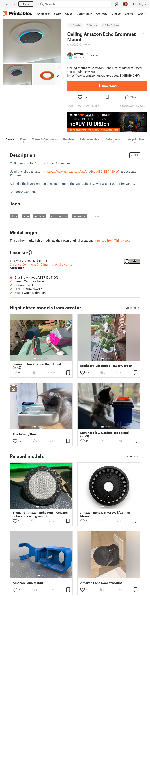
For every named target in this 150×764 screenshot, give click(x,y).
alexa (14, 216)
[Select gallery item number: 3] (41, 358)
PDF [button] (136, 155)
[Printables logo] (17, 13)
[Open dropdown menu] (144, 33)
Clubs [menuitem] (68, 13)
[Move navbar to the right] (144, 13)
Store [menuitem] (57, 13)
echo (26, 216)
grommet (40, 216)
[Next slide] (58, 74)
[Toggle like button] (15, 372)
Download (109, 86)
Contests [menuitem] (101, 13)
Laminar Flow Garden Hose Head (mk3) (104, 434)
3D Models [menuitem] (43, 13)
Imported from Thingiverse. (112, 240)
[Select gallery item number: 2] (38, 358)
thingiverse (79, 216)
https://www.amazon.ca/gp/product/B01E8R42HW (82, 171)
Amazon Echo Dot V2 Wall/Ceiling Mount (105, 514)
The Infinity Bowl (25, 434)
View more (132, 307)
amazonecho (59, 216)
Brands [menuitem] (116, 13)
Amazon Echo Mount (28, 583)
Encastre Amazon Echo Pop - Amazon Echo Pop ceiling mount (40, 514)
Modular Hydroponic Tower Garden (106, 365)
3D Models (76, 25)
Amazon (40, 163)
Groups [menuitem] (142, 13)
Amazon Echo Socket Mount (101, 583)
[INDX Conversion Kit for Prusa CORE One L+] (107, 122)
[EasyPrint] (116, 4)
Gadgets (93, 25)
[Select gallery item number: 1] (34, 358)
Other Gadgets (112, 25)
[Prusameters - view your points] (125, 4)
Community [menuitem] (84, 13)
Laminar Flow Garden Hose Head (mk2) (37, 365)
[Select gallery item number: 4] (44, 358)
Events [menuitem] (129, 13)
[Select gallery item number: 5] (47, 358)
